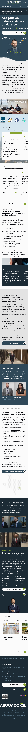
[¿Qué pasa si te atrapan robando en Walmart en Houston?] (11, 635)
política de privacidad (15, 720)
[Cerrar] (26, 10)
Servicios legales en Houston (7, 661)
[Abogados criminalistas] (11, 274)
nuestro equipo (7, 88)
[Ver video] (14, 528)
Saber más (20, 654)
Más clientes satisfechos (16, 204)
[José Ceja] (8, 396)
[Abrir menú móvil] (2, 2)
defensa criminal (15, 435)
